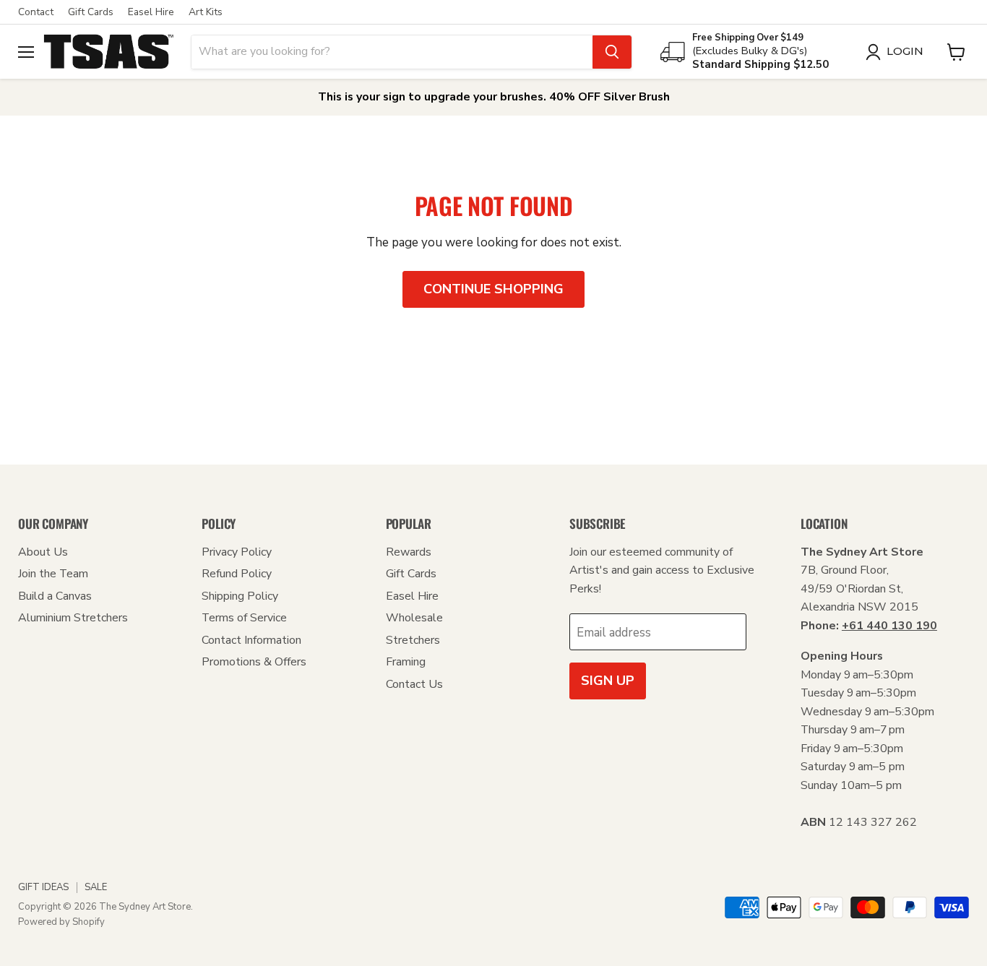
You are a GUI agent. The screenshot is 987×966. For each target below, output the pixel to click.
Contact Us (414, 684)
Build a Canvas (55, 596)
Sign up (607, 680)
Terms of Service (244, 618)
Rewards (408, 552)
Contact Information (251, 640)
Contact (35, 12)
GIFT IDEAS (43, 887)
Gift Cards (90, 12)
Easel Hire (151, 12)
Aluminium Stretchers (73, 618)
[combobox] (391, 52)
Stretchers (413, 640)
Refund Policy (237, 574)
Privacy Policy (237, 552)
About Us (43, 552)
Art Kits (206, 12)
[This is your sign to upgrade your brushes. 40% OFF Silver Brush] (493, 97)
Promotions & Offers (254, 662)
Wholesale (414, 618)
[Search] (612, 52)
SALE (96, 887)
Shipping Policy (240, 596)
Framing (406, 662)
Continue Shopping (493, 289)
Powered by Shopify (61, 921)
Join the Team (53, 574)
